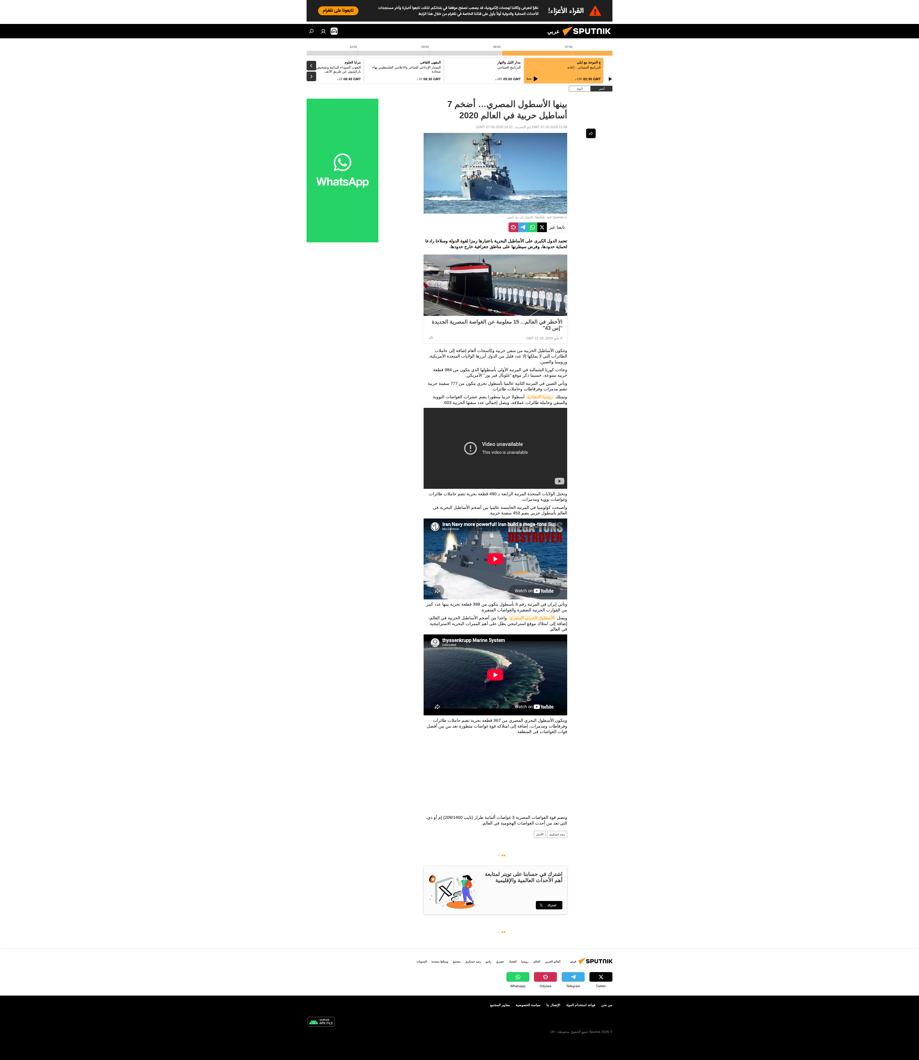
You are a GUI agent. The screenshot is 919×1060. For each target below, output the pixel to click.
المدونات (421, 961)
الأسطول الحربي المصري (532, 617)
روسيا (524, 961)
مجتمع (456, 961)
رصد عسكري (557, 834)
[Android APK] (321, 1022)
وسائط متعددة (439, 961)
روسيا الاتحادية (540, 396)
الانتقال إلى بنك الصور (520, 217)
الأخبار (540, 834)
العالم (536, 961)
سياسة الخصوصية (528, 1005)
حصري (500, 961)
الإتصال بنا (553, 1005)
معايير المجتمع (500, 1005)
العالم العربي (552, 961)
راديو (488, 961)
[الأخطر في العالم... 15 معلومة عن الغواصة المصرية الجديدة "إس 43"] (495, 285)
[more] (431, 337)
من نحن (606, 1005)
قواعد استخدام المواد (580, 1005)
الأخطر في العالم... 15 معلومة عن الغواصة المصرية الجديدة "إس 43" (497, 325)
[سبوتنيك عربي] (588, 37)
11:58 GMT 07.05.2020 (549, 127)
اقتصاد (512, 961)
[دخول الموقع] (323, 31)
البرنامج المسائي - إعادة (584, 67)
